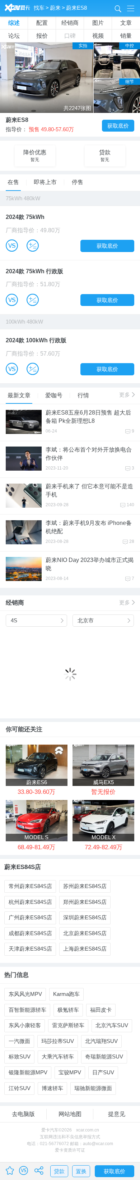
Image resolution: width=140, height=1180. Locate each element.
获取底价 (118, 126)
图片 (98, 23)
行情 (83, 395)
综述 (14, 23)
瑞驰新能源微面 (93, 1088)
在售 (13, 182)
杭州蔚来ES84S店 (30, 902)
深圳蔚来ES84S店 (85, 917)
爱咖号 (53, 395)
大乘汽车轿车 (58, 1057)
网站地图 (70, 1114)
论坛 (14, 36)
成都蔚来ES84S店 (30, 933)
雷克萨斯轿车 (68, 1025)
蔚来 (55, 8)
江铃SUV (20, 1088)
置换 (81, 1171)
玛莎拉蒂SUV (57, 1041)
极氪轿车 (68, 1010)
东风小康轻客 (25, 1025)
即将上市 (45, 182)
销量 (126, 36)
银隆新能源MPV (28, 1072)
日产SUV (103, 1072)
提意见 (116, 1114)
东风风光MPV (25, 994)
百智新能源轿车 (27, 1010)
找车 (39, 8)
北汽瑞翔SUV (101, 1041)
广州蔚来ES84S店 (30, 917)
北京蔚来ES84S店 (85, 933)
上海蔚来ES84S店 (85, 949)
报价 (42, 36)
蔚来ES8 (76, 8)
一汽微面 (19, 1041)
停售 (77, 182)
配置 (42, 23)
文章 (126, 23)
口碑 (70, 36)
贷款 (59, 1171)
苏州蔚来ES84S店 (85, 886)
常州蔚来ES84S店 (30, 886)
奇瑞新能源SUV (104, 1057)
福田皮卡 (101, 1010)
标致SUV (20, 1057)
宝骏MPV (70, 1072)
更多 (126, 395)
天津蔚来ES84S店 (30, 949)
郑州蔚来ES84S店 (85, 902)
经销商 (70, 23)
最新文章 (19, 395)
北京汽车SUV (111, 1025)
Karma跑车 (66, 994)
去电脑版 (23, 1114)
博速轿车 (52, 1088)
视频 (98, 36)
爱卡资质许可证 (70, 1150)
